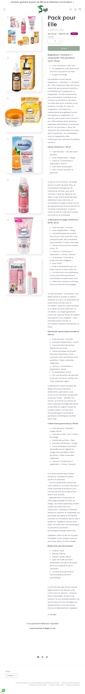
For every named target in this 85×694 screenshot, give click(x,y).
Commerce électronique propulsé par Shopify (45, 683)
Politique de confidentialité (38, 685)
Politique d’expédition (73, 685)
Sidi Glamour (25, 683)
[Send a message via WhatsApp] (3, 690)
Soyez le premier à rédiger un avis (42, 628)
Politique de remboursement (70, 683)
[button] (4, 9)
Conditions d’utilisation (56, 685)
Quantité (51, 37)
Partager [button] (53, 615)
